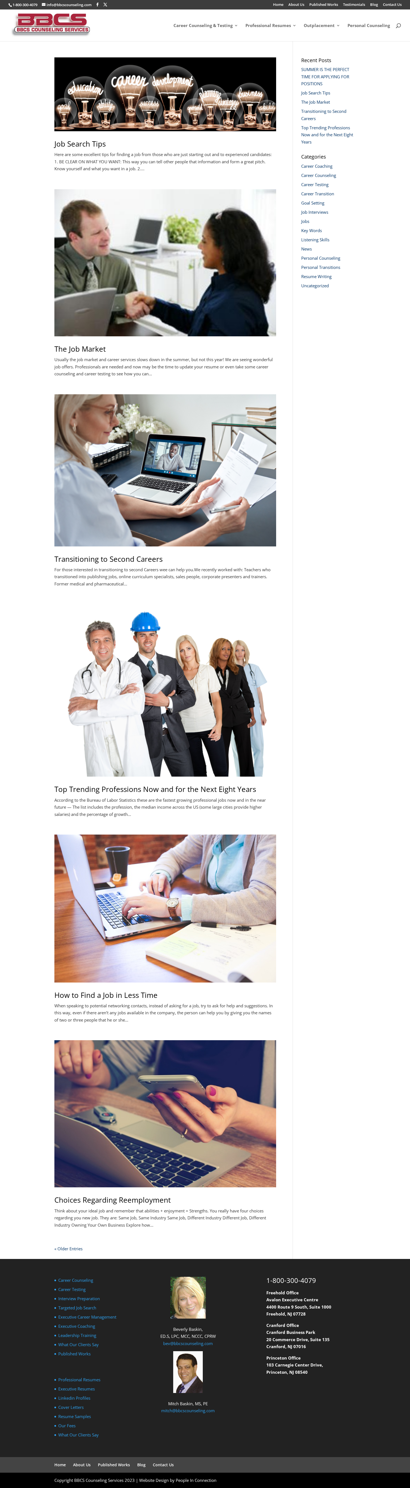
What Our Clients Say (78, 1344)
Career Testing (315, 184)
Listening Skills (315, 239)
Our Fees (67, 1425)
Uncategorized (315, 285)
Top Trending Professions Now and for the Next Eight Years (155, 789)
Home (278, 5)
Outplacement (319, 25)
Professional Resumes (268, 25)
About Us (296, 5)
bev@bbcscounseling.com (188, 1343)
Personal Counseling (369, 25)
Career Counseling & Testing (203, 25)
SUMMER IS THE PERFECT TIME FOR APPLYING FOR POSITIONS (325, 76)
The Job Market (80, 349)
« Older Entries (68, 1248)
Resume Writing (316, 276)
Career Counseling (318, 175)
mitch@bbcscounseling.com (188, 1410)
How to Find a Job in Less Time (106, 995)
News (306, 249)
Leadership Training (77, 1335)
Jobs (305, 221)
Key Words (311, 230)
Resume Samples (74, 1416)
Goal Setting (312, 203)
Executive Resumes (76, 1389)
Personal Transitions (320, 267)
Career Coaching (316, 166)
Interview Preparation (79, 1298)
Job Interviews (314, 212)
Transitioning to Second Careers (108, 559)
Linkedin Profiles (74, 1398)
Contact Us (392, 5)
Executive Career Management (87, 1317)
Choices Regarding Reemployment (112, 1200)
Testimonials (354, 5)
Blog (374, 5)
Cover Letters (71, 1407)
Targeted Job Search (77, 1307)
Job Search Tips (80, 144)
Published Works (323, 5)
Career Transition (317, 193)
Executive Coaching (76, 1326)
